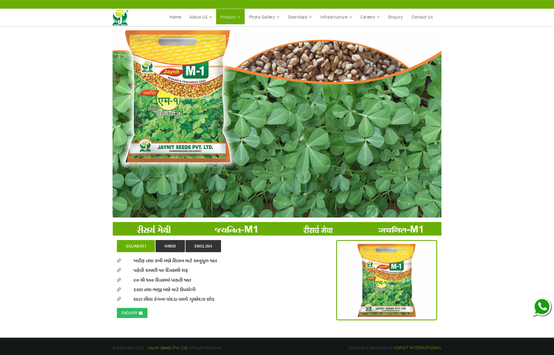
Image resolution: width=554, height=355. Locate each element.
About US (198, 17)
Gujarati (136, 246)
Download (297, 17)
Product (228, 17)
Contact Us (422, 17)
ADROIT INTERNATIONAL (417, 347)
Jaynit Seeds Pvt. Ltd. (167, 347)
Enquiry (395, 17)
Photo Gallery (262, 17)
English (203, 246)
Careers (367, 17)
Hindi (170, 246)
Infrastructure (333, 17)
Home (175, 17)
